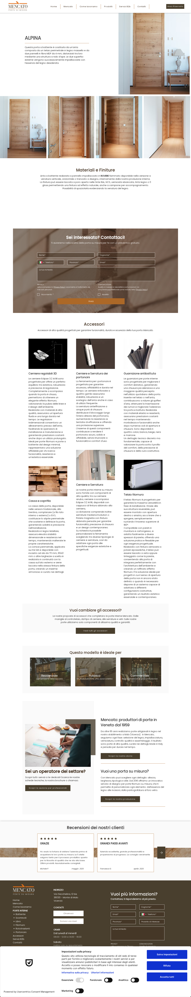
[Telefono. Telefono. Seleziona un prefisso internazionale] (42, 262)
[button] (108, 6)
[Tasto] (161, 853)
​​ (20, 910)
